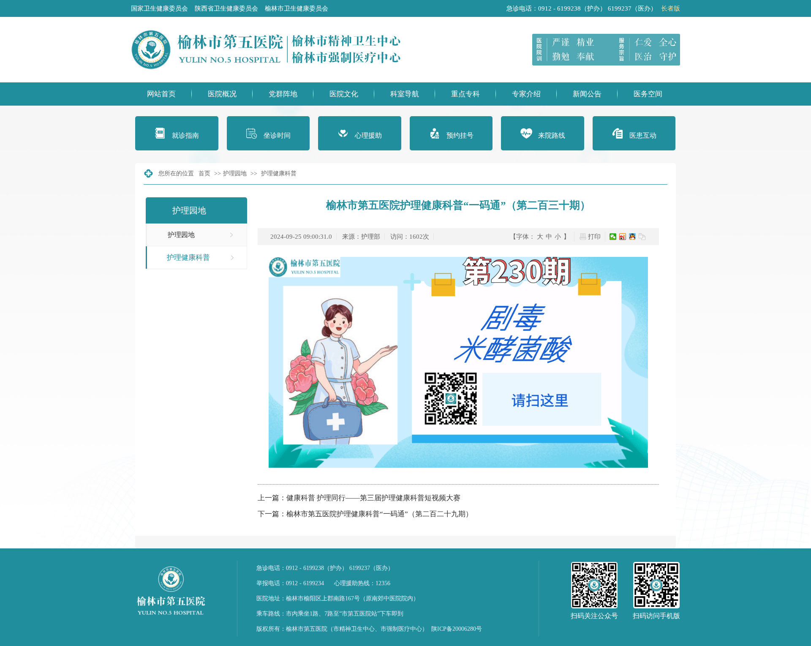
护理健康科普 (279, 173)
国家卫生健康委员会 (159, 8)
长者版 (670, 8)
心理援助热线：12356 (362, 583)
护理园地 (235, 173)
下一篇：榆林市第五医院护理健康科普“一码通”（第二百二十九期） (365, 514)
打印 (594, 236)
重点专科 (465, 94)
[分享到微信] (613, 236)
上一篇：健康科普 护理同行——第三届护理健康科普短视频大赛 (359, 498)
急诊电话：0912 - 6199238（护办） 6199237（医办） (325, 568)
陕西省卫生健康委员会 (226, 8)
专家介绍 (526, 94)
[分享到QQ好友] (632, 236)
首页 (204, 173)
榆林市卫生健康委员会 (296, 8)
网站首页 (161, 94)
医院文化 (343, 94)
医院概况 (222, 94)
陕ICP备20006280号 (456, 629)
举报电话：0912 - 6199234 (290, 583)
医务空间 (648, 94)
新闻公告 (587, 94)
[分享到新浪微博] (622, 236)
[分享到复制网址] (642, 236)
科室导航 (404, 94)
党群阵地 (283, 94)
